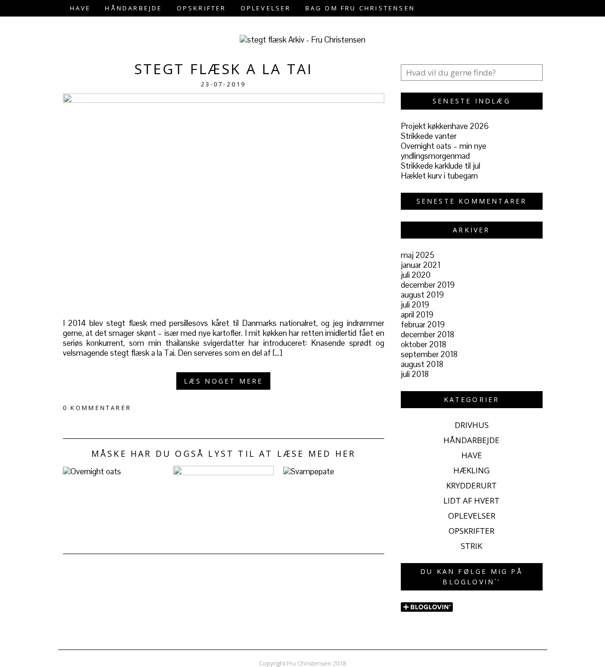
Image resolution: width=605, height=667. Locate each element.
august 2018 (422, 364)
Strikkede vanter (429, 136)
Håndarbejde (133, 8)
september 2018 (429, 354)
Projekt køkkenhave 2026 (445, 126)
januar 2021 (421, 265)
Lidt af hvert (471, 500)
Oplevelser (266, 8)
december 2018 (427, 334)
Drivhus (472, 424)
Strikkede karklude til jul (440, 166)
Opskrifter (201, 8)
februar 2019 (423, 324)
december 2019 (428, 285)
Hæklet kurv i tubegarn (439, 176)
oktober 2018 (423, 344)
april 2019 (417, 314)
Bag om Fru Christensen (360, 8)
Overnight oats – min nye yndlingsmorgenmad (443, 151)
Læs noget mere (223, 380)
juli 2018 (415, 374)
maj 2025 (417, 255)
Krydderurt (471, 485)
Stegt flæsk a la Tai (223, 68)
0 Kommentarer (97, 407)
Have (80, 8)
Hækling (471, 470)
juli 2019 (415, 304)
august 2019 (422, 295)
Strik (471, 545)
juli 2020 (416, 275)
